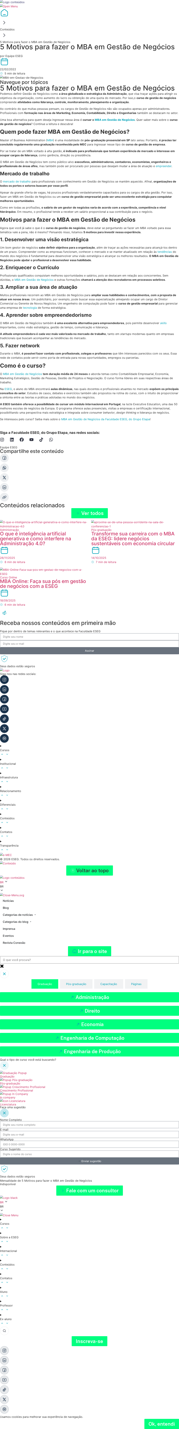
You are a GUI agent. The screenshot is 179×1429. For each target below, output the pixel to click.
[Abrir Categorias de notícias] (35, 915)
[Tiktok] (41, 440)
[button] (89, 870)
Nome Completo (11, 1119)
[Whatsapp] (51, 440)
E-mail (4, 1129)
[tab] (44, 984)
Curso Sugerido (10, 1149)
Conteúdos (7, 29)
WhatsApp (7, 1139)
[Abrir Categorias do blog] (30, 922)
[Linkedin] (12, 440)
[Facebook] (22, 440)
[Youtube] (31, 440)
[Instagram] (2, 440)
